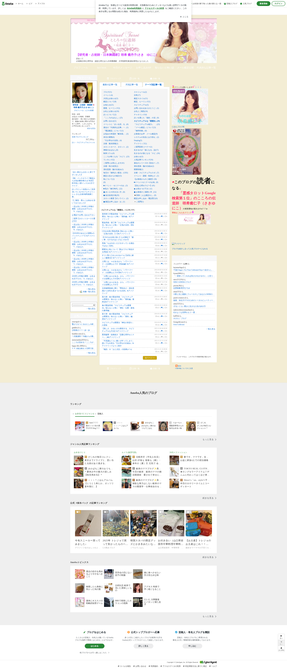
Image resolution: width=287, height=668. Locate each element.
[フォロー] (194, 343)
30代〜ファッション (178, 452)
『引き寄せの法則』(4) (112, 140)
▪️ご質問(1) (139, 202)
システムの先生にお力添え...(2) (146, 137)
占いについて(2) (109, 115)
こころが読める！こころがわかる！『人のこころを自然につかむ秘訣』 (84, 342)
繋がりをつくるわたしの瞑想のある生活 (84, 324)
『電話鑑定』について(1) (113, 131)
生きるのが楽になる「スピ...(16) (147, 153)
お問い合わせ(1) (109, 121)
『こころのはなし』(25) (113, 118)
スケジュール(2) (140, 92)
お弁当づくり (80, 452)
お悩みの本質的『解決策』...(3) (115, 134)
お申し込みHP (143, 67)
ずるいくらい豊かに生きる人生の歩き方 (189, 306)
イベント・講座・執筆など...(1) (146, 176)
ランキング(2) (109, 160)
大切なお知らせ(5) (110, 98)
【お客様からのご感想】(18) (145, 179)
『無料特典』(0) (140, 131)
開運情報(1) (138, 169)
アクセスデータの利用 (172, 666)
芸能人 (100, 413)
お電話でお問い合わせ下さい (83, 215)
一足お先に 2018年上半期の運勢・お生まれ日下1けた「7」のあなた (83, 244)
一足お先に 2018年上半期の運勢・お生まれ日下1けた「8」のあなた (83, 227)
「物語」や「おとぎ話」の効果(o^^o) (117, 349)
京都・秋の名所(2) (110, 166)
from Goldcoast (178, 324)
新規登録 (263, 3)
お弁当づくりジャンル (84, 413)
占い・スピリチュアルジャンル (83, 142)
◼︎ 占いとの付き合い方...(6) (114, 192)
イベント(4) (108, 95)
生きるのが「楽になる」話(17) (146, 150)
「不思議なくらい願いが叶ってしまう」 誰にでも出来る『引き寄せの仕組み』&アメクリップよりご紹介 (118, 343)
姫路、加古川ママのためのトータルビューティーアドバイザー (194, 300)
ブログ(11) (107, 92)
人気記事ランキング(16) (143, 160)
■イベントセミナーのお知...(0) (146, 182)
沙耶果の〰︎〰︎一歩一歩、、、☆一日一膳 (84, 330)
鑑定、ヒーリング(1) (142, 102)
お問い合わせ (140, 666)
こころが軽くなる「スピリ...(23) (116, 157)
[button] (281, 649)
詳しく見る (143, 646)
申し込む (192, 646)
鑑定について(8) (109, 102)
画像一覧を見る (89, 292)
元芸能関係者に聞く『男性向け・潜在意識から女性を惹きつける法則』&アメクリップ (118, 290)
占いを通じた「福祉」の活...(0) (146, 118)
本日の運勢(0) (109, 137)
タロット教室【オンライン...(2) (115, 198)
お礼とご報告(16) (141, 111)
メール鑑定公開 (185, 67)
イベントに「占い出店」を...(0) (115, 124)
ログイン (278, 3)
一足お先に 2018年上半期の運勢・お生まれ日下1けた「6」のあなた (83, 253)
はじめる (95, 646)
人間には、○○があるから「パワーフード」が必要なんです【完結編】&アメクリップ (118, 264)
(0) (104, 182)
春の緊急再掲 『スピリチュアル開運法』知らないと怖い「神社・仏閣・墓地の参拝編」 (118, 308)
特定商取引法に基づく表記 (196, 666)
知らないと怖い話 (164, 67)
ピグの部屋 (89, 110)
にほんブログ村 (178, 127)
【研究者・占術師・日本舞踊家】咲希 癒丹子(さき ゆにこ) (116, 54)
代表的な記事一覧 (206, 67)
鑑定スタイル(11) (141, 98)
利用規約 (154, 666)
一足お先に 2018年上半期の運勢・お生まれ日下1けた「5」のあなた (83, 261)
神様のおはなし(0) (110, 150)
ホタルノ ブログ (179, 318)
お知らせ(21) (108, 105)
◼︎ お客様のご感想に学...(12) (145, 192)
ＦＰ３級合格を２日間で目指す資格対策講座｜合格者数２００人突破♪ (84, 348)
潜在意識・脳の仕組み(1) (113, 169)
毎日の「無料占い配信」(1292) (115, 173)
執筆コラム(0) (109, 153)
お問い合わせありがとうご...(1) (146, 108)
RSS (179, 366)
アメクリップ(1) (140, 144)
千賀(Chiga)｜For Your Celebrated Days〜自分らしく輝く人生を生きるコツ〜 (194, 270)
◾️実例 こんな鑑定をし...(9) (145, 195)
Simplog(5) (138, 140)
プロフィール (81, 67)
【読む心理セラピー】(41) (144, 186)
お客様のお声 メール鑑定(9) (146, 134)
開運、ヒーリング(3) (111, 108)
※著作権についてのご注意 (184, 368)
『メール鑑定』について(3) (145, 127)
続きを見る (91, 128)
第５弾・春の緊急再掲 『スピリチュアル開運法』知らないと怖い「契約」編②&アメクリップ (117, 316)
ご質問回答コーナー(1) (143, 147)
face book (101, 67)
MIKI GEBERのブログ (182, 282)
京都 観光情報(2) (110, 144)
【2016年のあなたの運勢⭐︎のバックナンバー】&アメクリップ (83, 235)
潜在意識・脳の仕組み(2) (144, 166)
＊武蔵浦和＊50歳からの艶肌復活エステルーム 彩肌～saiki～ (84, 336)
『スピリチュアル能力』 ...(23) (147, 124)
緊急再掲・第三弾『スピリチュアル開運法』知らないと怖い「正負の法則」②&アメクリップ (118, 225)
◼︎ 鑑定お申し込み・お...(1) (114, 202)
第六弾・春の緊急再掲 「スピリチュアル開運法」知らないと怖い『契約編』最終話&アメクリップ (118, 299)
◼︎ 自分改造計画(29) (111, 195)
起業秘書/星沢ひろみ (181, 288)
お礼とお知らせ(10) (111, 111)
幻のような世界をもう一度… (185, 312)
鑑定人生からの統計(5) (112, 176)
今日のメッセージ (122, 67)
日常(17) (137, 95)
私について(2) (109, 179)
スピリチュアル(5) (141, 105)
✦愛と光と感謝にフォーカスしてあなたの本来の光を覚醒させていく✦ (194, 294)
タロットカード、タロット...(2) (115, 147)
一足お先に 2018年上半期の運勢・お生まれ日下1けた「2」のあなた (83, 270)
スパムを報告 (125, 666)
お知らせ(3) (138, 157)
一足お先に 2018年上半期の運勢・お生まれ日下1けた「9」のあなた (83, 209)
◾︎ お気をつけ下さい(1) (143, 189)
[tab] (84, 413)
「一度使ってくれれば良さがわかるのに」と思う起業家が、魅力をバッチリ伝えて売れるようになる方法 (194, 276)
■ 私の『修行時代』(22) (112, 189)
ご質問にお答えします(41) (113, 163)
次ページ (150, 358)
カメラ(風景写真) (129, 452)
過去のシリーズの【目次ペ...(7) (146, 163)
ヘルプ (214, 666)
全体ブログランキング (80, 137)
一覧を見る (210, 329)
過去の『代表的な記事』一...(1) (115, 127)
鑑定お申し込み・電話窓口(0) (146, 198)
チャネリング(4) (140, 115)
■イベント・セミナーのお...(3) (115, 186)
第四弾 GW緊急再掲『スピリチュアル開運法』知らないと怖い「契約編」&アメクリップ (118, 216)
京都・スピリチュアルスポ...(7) (146, 173)
